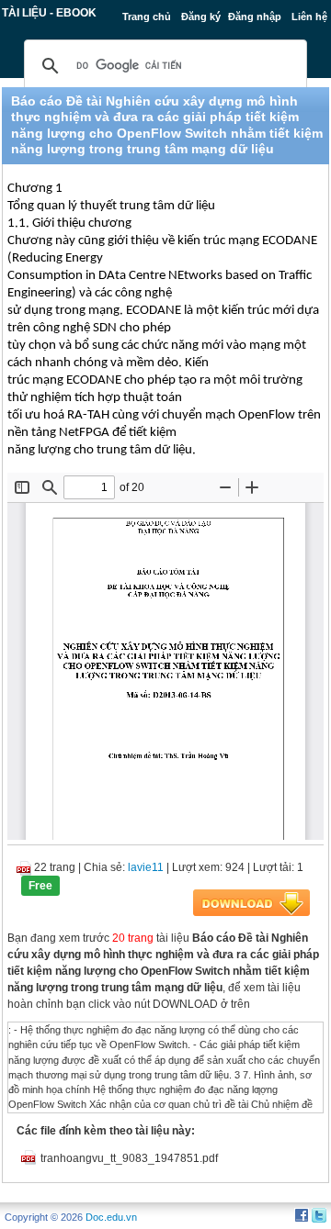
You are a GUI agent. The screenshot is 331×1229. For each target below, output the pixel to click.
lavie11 (146, 867)
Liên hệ (309, 16)
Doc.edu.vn (111, 1217)
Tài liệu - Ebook (49, 12)
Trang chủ (146, 16)
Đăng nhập (254, 16)
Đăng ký (201, 16)
